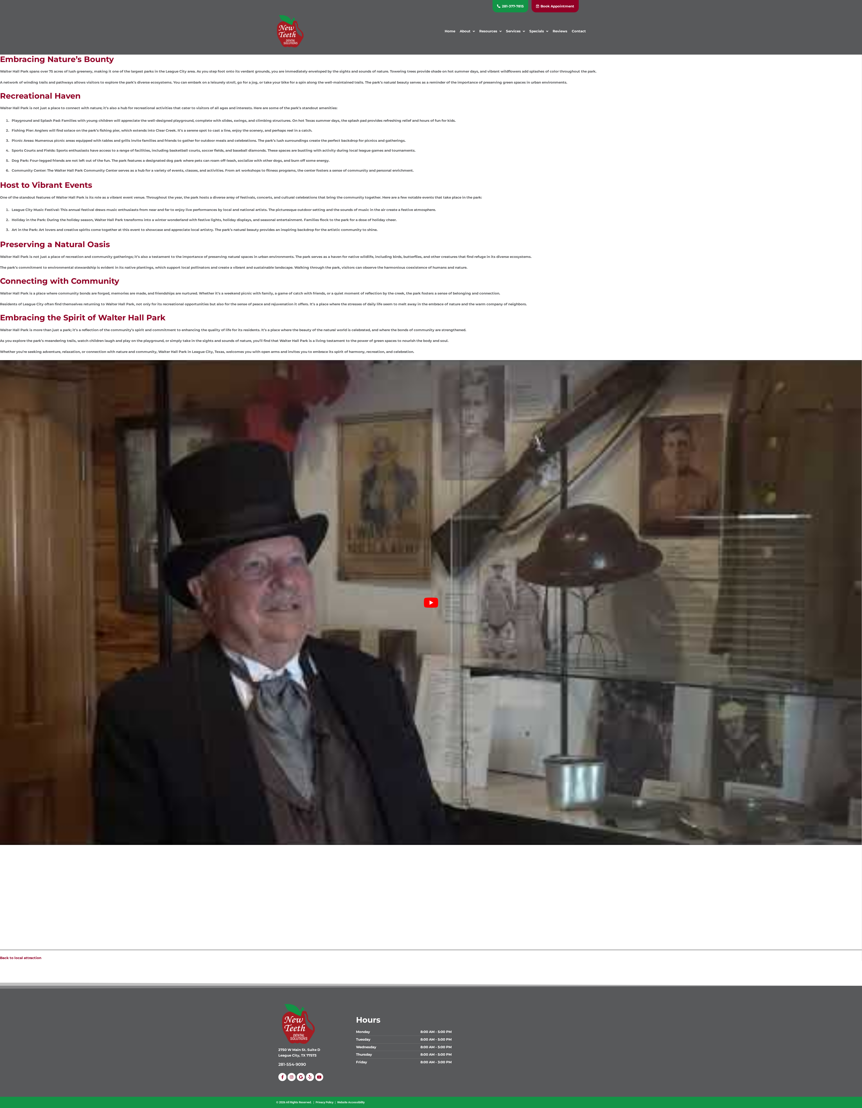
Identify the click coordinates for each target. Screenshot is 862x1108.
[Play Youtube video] (431, 602)
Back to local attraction (20, 958)
